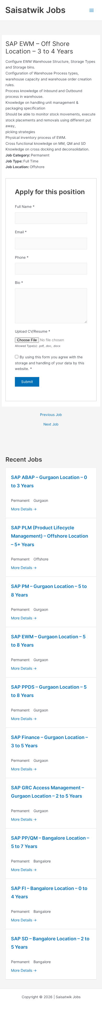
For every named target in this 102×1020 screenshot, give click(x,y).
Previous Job (51, 415)
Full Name (25, 206)
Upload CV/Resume (32, 331)
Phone (22, 257)
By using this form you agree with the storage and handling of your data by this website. (49, 363)
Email (21, 232)
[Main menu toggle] (91, 10)
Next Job (50, 424)
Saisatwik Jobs (35, 10)
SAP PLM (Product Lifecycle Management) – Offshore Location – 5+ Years (49, 536)
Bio (19, 282)
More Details (22, 509)
